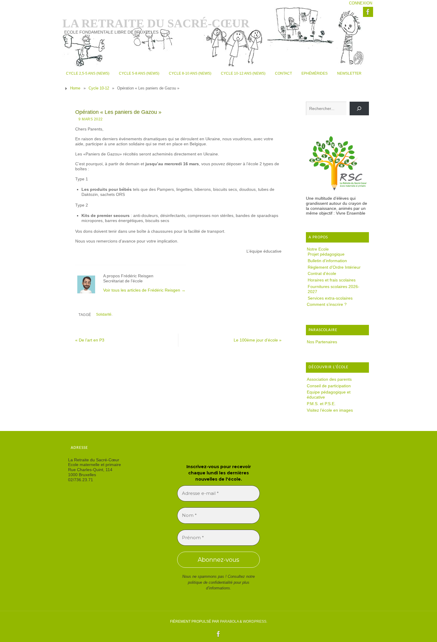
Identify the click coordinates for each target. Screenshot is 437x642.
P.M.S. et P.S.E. (321, 403)
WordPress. (255, 621)
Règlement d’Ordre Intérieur (334, 267)
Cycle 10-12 (99, 88)
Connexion (360, 3)
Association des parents (329, 379)
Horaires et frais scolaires (332, 280)
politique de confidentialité (210, 582)
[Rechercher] (359, 109)
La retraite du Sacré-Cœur (155, 23)
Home (75, 88)
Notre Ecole (318, 249)
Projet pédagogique (326, 254)
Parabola (229, 621)
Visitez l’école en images (330, 410)
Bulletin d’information (327, 260)
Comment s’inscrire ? (327, 304)
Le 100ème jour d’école (258, 340)
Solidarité (103, 314)
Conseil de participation (329, 385)
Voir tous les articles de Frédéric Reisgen (144, 290)
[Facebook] (368, 12)
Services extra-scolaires (330, 298)
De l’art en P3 (89, 340)
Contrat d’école (322, 273)
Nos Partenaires (322, 341)
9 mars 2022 (90, 119)
